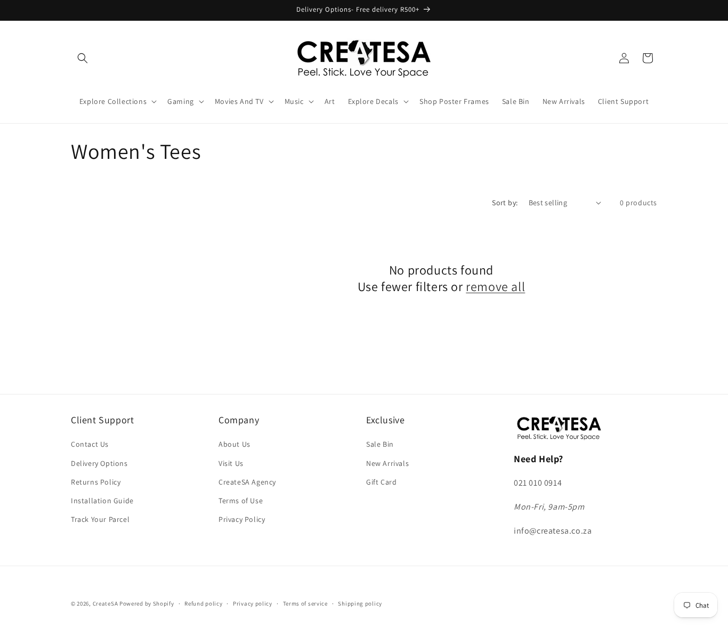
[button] (82, 58)
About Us (234, 444)
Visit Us (231, 463)
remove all (495, 286)
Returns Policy (95, 482)
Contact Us (90, 444)
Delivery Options (99, 463)
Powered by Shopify (146, 603)
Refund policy (203, 603)
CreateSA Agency (247, 482)
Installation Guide (102, 500)
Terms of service (305, 603)
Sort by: (504, 202)
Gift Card (381, 482)
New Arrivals (387, 463)
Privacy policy (252, 603)
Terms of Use (241, 500)
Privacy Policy (242, 519)
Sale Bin (380, 444)
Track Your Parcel (100, 519)
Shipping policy (360, 603)
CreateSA (105, 603)
